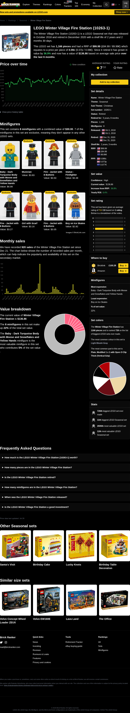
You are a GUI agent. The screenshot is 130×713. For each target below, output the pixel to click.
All (99, 642)
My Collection (97, 4)
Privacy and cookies (42, 662)
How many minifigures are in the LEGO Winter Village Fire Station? (41, 487)
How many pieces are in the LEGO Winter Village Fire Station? (38, 467)
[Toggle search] (106, 4)
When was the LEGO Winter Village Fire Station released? (36, 497)
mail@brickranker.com (10, 647)
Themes (36, 4)
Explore (26, 4)
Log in (125, 4)
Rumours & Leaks (41, 654)
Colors (58, 4)
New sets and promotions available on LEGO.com (24, 12)
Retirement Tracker (74, 642)
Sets (100, 646)
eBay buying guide (74, 646)
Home (2, 20)
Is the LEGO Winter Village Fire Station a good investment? (37, 507)
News (35, 642)
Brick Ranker (8, 637)
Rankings (47, 4)
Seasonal (23, 20)
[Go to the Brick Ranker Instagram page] (6, 642)
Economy (85, 4)
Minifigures (103, 650)
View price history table (12, 112)
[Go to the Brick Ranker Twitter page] (1, 642)
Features (37, 658)
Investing (37, 646)
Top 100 (76, 4)
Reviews (37, 650)
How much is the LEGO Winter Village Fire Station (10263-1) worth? (41, 457)
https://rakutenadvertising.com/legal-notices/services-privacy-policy (28, 685)
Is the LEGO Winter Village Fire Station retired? (30, 477)
